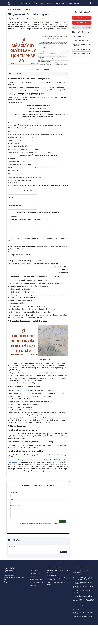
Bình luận (63, 552)
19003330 (81, 18)
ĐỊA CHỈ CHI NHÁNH (51, 575)
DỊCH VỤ (49, 3)
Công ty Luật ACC (24, 460)
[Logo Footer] (11, 570)
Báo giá (78, 27)
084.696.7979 (82, 23)
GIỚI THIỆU (23, 3)
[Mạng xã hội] (4, 582)
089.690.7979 (36, 585)
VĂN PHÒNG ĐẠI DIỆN (78, 575)
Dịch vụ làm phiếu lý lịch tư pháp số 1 (81, 49)
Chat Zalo (88, 27)
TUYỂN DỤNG (60, 3)
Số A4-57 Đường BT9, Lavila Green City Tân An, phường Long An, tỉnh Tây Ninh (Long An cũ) (83, 595)
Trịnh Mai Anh (15, 19)
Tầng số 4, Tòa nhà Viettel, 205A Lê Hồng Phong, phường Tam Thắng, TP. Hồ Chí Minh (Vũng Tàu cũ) (83, 601)
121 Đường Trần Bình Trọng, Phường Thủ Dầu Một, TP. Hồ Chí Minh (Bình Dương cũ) (83, 578)
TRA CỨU (69, 3)
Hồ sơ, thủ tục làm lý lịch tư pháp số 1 (81, 40)
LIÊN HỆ (76, 3)
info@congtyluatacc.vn (37, 582)
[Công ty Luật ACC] (9, 3)
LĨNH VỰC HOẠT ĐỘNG (36, 3)
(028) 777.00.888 (39, 579)
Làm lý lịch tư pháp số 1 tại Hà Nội (80, 36)
